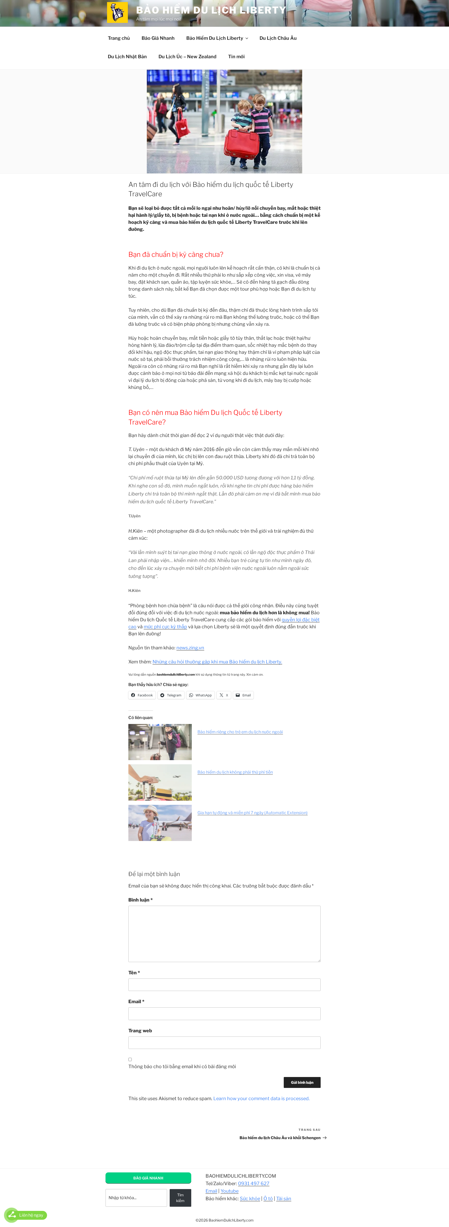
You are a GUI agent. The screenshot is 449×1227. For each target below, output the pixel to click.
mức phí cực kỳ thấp (165, 626)
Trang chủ (119, 38)
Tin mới (236, 56)
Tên (134, 972)
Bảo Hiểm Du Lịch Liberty (214, 38)
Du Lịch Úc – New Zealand (187, 56)
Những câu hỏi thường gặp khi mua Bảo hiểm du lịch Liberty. (217, 661)
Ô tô (268, 1198)
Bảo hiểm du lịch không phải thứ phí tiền (235, 772)
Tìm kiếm (180, 1198)
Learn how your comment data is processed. (261, 1098)
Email (136, 1001)
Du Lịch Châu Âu (278, 38)
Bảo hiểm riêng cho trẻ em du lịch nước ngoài (240, 731)
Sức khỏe (250, 1198)
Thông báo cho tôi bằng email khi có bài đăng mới (182, 1066)
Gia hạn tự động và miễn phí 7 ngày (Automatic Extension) (252, 812)
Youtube (230, 1191)
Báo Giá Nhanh (158, 38)
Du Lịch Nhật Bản (127, 56)
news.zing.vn (190, 647)
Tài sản (283, 1198)
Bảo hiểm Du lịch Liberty (211, 10)
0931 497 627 (253, 1183)
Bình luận (140, 900)
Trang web (140, 1030)
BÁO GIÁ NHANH (148, 1178)
